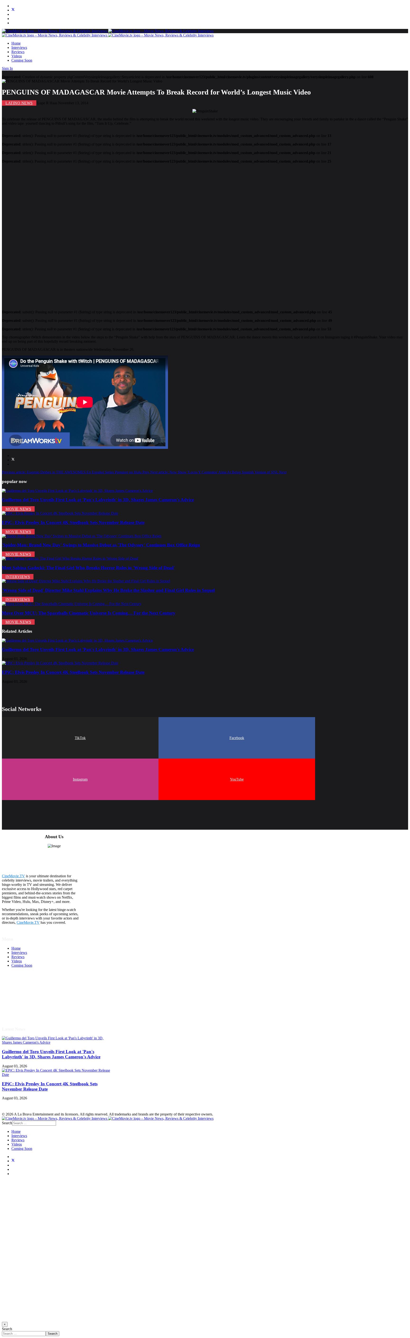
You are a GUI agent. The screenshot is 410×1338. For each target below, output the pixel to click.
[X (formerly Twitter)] (13, 460)
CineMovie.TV (13, 876)
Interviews (19, 48)
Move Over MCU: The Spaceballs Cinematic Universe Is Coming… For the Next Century (88, 612)
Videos (16, 56)
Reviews (17, 52)
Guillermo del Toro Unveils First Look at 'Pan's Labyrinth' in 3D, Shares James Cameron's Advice (98, 499)
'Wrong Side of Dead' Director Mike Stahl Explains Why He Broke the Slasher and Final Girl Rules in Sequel (108, 590)
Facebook (236, 738)
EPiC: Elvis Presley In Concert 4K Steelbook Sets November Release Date (73, 522)
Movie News (18, 509)
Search (7, 1123)
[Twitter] (13, 10)
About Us (18, 1008)
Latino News (19, 103)
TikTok (80, 738)
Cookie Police (22, 1004)
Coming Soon (21, 60)
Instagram (80, 779)
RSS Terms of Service (28, 995)
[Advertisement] (144, 235)
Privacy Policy (22, 1000)
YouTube (237, 779)
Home (16, 43)
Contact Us (19, 1012)
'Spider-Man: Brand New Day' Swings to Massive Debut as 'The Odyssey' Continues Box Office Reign (101, 544)
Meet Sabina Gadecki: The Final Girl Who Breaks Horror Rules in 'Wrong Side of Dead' (88, 567)
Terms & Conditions (26, 991)
